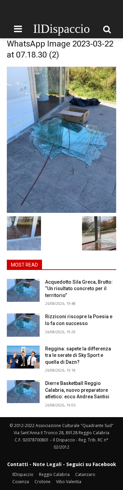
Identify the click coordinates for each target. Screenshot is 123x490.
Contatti (17, 464)
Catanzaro (85, 474)
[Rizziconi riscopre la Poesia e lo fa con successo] (23, 324)
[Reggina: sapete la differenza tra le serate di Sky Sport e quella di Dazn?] (23, 357)
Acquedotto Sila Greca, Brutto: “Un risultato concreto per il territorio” (79, 288)
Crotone (43, 482)
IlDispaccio (22, 474)
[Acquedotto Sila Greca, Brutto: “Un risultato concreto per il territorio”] (23, 290)
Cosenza (20, 482)
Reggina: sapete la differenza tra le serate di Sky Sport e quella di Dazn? (78, 355)
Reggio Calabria (54, 474)
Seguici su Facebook (91, 464)
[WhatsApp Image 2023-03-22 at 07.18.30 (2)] (61, 140)
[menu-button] (18, 29)
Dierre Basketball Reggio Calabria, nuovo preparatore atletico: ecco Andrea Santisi (77, 390)
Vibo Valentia (68, 482)
